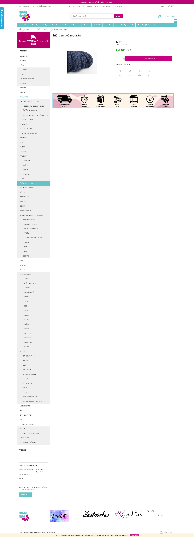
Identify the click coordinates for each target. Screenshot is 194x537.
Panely (22, 92)
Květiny (26, 360)
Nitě (21, 142)
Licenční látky (25, 406)
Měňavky (26, 347)
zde (128, 535)
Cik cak (26, 320)
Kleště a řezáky (26, 129)
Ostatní (23, 83)
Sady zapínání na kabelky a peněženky (33, 229)
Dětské (25, 379)
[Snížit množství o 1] (124, 60)
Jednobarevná (25, 274)
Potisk (22, 351)
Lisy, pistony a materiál (29, 133)
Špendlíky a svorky (27, 188)
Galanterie (24, 97)
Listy (25, 365)
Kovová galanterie (30, 224)
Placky (22, 74)
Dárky (22, 65)
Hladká (25, 279)
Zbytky (22, 260)
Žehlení (22, 206)
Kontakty (118, 6)
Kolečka (27, 288)
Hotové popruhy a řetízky (33, 238)
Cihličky (26, 315)
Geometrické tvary (30, 397)
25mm (25, 247)
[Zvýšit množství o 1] (124, 57)
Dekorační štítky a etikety (30, 101)
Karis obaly (24, 438)
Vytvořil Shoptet (169, 532)
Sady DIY (23, 265)
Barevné (26, 170)
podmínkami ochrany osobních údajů (33, 488)
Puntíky (26, 297)
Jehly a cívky (24, 124)
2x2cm (26, 301)
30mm (25, 251)
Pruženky (23, 156)
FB (21, 420)
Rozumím (135, 535)
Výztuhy (23, 192)
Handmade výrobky (27, 424)
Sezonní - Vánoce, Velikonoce (34, 401)
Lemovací (26, 160)
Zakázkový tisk (26, 415)
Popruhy (26, 233)
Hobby (25, 392)
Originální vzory (29, 356)
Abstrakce (27, 370)
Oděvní (25, 165)
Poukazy (23, 70)
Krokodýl (27, 338)
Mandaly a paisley (29, 374)
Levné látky (24, 56)
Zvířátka (26, 388)
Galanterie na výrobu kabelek (31, 215)
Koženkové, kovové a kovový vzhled (34, 106)
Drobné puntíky (29, 292)
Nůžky (22, 147)
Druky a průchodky (27, 120)
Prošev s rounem (29, 283)
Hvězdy (26, 329)
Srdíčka (26, 324)
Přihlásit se (25, 494)
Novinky (23, 61)
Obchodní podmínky (74, 6)
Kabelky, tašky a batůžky (29, 433)
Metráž (23, 88)
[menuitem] (23, 25)
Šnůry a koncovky (27, 183)
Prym (22, 179)
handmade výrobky (27, 79)
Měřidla (23, 138)
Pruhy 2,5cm (28, 342)
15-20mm (26, 242)
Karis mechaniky (29, 220)
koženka (23, 270)
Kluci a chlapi (28, 383)
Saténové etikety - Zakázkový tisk (36, 115)
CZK (162, 6)
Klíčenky (23, 429)
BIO (21, 410)
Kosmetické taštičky (28, 442)
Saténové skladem (30, 111)
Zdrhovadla (24, 197)
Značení (23, 201)
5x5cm (26, 310)
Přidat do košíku (150, 58)
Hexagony (27, 333)
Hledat (118, 16)
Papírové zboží (25, 210)
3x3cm (26, 306)
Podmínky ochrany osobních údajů (98, 6)
